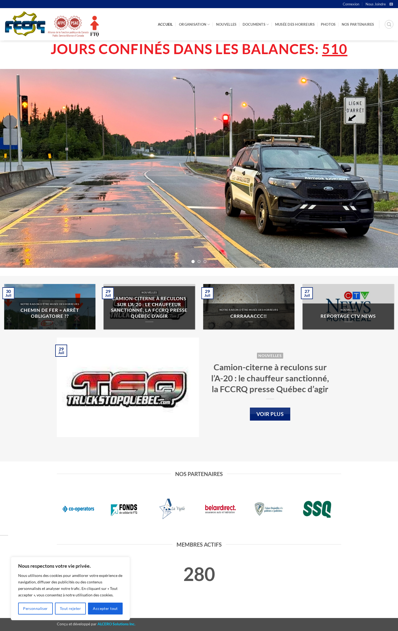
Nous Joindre (376, 4)
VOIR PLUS (269, 414)
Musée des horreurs (295, 24)
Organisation (192, 24)
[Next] (383, 168)
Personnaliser (35, 608)
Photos (328, 24)
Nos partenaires (358, 24)
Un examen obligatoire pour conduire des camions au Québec (256, 310)
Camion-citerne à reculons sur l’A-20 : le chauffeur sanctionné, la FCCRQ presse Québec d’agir (270, 378)
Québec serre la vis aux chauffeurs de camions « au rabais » (356, 310)
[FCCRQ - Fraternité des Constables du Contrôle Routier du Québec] (51, 24)
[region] (70, 588)
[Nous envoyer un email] (391, 4)
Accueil (165, 24)
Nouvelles (226, 24)
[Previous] (15, 168)
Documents (254, 24)
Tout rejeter (70, 608)
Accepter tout (105, 608)
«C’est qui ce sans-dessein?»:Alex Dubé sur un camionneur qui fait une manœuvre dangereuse (157, 307)
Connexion (351, 4)
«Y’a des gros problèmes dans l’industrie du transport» (57, 313)
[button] (389, 24)
